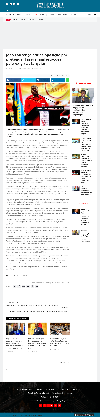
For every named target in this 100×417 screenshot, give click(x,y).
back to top (65, 362)
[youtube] (14, 4)
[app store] (79, 414)
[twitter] (11, 4)
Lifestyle (22, 20)
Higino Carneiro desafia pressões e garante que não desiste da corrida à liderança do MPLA (14, 343)
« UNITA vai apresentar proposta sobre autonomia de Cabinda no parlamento (32, 305)
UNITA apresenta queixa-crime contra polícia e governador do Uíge (86, 192)
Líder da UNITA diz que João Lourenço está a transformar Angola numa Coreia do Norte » (40, 311)
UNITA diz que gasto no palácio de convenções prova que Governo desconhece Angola (86, 126)
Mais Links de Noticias (15, 14)
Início (28, 14)
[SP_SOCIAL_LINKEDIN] (55, 405)
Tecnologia (31, 20)
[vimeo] (18, 4)
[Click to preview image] (38, 104)
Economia (51, 14)
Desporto (66, 14)
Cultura (14, 20)
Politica (34, 14)
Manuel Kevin (16, 68)
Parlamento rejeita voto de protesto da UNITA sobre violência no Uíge (59, 342)
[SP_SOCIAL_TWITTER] (48, 405)
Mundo (73, 14)
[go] (95, 14)
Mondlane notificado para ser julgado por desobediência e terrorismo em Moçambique (82, 110)
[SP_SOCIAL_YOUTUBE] (59, 405)
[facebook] (7, 4)
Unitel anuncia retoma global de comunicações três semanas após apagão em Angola (86, 144)
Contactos (41, 20)
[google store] (89, 414)
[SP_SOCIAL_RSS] (40, 405)
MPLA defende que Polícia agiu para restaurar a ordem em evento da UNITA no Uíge (37, 343)
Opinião (58, 14)
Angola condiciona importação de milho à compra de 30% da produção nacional (86, 160)
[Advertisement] (50, 35)
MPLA (35, 68)
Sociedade (42, 14)
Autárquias (40, 68)
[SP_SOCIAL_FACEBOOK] (44, 405)
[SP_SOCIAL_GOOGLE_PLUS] (51, 405)
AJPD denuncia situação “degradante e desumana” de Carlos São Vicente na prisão (86, 176)
